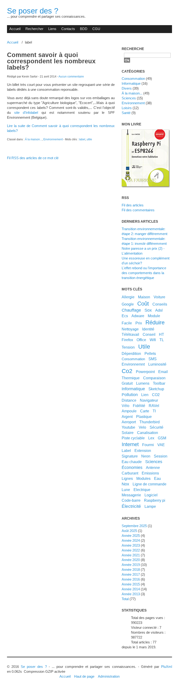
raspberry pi (154, 500)
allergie (128, 297)
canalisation (147, 432)
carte (144, 411)
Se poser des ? (32, 11)
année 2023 (131, 545)
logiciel (151, 495)
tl (154, 411)
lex (151, 438)
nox (125, 484)
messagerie (131, 495)
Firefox (127, 340)
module (154, 316)
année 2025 (131, 536)
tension (128, 347)
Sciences (129, 98)
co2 (127, 371)
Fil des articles (133, 205)
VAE (161, 445)
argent (127, 416)
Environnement (53, 139)
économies (132, 467)
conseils (159, 304)
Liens (52, 29)
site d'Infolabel (26, 112)
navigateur (149, 400)
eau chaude (132, 462)
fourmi (148, 445)
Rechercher (34, 29)
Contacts (68, 29)
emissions (150, 473)
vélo (125, 406)
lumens (142, 383)
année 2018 (131, 570)
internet (130, 444)
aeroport (129, 422)
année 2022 (131, 550)
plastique (144, 416)
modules (143, 478)
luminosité (157, 364)
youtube (128, 427)
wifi (153, 340)
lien (144, 395)
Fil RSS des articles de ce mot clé (33, 158)
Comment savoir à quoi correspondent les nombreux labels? (51, 61)
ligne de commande (149, 484)
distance (129, 400)
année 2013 (131, 594)
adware (137, 316)
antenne (153, 467)
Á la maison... (33, 139)
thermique (131, 378)
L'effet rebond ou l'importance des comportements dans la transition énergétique (144, 273)
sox (148, 310)
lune (126, 490)
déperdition (131, 353)
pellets (150, 353)
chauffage (131, 310)
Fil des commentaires (138, 210)
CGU (96, 29)
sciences (153, 461)
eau (157, 478)
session (160, 456)
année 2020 (131, 560)
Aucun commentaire (71, 76)
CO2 (156, 395)
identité (148, 329)
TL (161, 340)
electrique (142, 490)
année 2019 (131, 565)
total (126, 599)
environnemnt (133, 364)
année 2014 (131, 589)
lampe (150, 506)
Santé (126, 113)
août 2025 (129, 531)
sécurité (156, 427)
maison (144, 297)
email (163, 372)
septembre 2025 (134, 526)
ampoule (129, 411)
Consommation (133, 79)
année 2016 (131, 579)
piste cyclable (133, 438)
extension (142, 450)
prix (138, 323)
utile (89, 139)
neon (145, 456)
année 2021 (131, 555)
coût (143, 303)
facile (127, 323)
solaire (128, 432)
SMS (152, 359)
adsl (159, 310)
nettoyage (130, 329)
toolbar (159, 383)
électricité (131, 506)
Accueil (15, 29)
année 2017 (131, 574)
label (82, 139)
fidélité (139, 406)
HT (161, 334)
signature (130, 456)
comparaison (154, 378)
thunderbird (149, 422)
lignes (127, 478)
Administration (109, 676)
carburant (130, 473)
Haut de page (84, 676)
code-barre (131, 500)
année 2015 (131, 584)
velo (142, 427)
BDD (83, 29)
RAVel (154, 406)
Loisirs (127, 108)
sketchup (156, 389)
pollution (130, 394)
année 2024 (131, 540)
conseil (149, 334)
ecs (125, 316)
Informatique (131, 83)
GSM (162, 438)
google (128, 304)
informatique (133, 389)
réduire (155, 322)
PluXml (166, 667)
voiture (159, 297)
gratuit (127, 383)
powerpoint (145, 372)
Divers (127, 88)
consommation (133, 359)
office (141, 340)
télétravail (130, 334)
